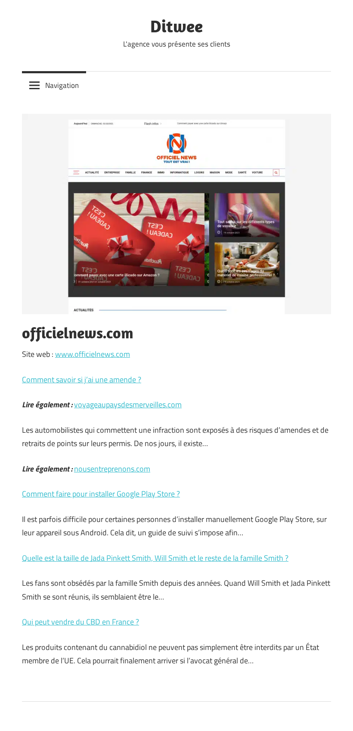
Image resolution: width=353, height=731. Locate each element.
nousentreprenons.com (112, 469)
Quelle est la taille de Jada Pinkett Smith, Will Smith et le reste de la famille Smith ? (155, 558)
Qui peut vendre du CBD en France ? (80, 622)
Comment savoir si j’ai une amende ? (81, 379)
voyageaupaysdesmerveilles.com (128, 404)
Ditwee (176, 26)
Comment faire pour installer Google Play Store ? (101, 494)
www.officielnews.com (92, 354)
